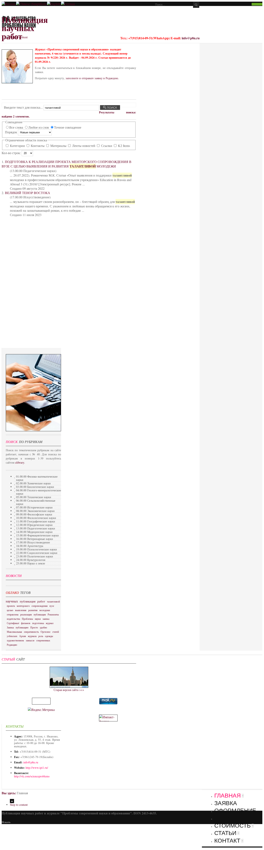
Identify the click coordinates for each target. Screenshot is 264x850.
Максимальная (14, 631)
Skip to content (19, 37)
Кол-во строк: (12, 153)
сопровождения (40, 605)
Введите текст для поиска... (24, 107)
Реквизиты (53, 614)
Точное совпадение (67, 127)
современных (43, 640)
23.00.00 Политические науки (34, 556)
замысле (30, 640)
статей (55, 631)
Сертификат (13, 623)
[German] (68, 3)
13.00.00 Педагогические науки (35, 528)
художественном (15, 640)
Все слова (16, 127)
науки (38, 618)
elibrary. (20, 462)
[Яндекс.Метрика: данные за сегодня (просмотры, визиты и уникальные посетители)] (41, 709)
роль (40, 636)
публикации (40, 614)
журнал (49, 623)
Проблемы (27, 618)
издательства (13, 618)
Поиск (111, 107)
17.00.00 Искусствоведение (33, 542)
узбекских (12, 636)
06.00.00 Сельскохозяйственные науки (35, 502)
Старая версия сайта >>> (69, 690)
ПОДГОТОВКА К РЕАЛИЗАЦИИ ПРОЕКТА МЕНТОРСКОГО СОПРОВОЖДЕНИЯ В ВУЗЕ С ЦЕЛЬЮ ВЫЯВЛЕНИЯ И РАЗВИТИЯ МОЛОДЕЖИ (66, 163)
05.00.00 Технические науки (33, 497)
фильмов (25, 623)
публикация (27, 601)
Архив (22, 636)
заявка (45, 618)
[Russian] (8, 3)
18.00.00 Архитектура (29, 546)
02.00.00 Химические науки (33, 483)
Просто (34, 627)
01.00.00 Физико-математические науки (37, 478)
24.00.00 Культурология (30, 560)
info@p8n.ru (191, 38)
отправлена (12, 614)
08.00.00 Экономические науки (35, 511)
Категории (17, 145)
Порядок (11, 132)
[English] (53, 3)
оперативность (31, 631)
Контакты (37, 145)
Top (12, 801)
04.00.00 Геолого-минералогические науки (38, 491)
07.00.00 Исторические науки (34, 507)
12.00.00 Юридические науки (34, 525)
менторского (23, 605)
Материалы (58, 145)
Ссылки (106, 145)
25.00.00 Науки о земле (30, 563)
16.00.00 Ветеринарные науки (34, 539)
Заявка (10, 627)
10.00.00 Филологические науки (36, 518)
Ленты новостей (83, 145)
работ (41, 601)
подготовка (38, 623)
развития (33, 610)
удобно (43, 627)
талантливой (53, 601)
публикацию (22, 627)
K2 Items (123, 145)
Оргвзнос (46, 631)
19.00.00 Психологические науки (36, 549)
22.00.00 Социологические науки (36, 553)
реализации (26, 614)
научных (12, 601)
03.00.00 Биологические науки (35, 487)
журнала (32, 636)
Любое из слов (39, 127)
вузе (52, 605)
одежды (49, 636)
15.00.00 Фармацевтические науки (37, 535)
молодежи (44, 610)
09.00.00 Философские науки (34, 514)
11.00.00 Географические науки (35, 521)
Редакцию (12, 644)
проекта (11, 605)
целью (10, 610)
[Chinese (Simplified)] (31, 3)
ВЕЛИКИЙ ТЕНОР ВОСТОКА (27, 193)
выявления (20, 610)
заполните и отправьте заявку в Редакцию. (92, 78)
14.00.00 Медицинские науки (34, 532)
